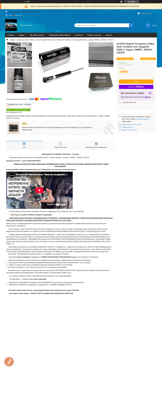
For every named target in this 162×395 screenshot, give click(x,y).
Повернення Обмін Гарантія (59, 35)
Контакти (79, 35)
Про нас (109, 35)
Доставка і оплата (37, 35)
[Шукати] (131, 25)
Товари (21, 35)
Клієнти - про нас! (94, 35)
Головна (10, 35)
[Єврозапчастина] (11, 25)
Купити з (132, 87)
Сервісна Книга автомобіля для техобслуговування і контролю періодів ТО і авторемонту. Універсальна (57, 129)
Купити (136, 81)
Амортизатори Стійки (25, 40)
